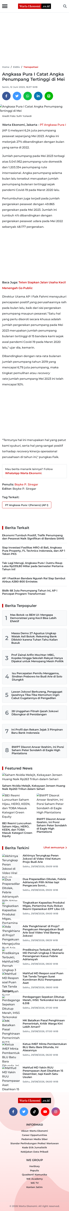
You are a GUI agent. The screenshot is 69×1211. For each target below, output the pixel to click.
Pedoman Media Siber (34, 1139)
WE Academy (34, 1178)
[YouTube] (45, 1111)
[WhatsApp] (27, 96)
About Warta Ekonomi (34, 1130)
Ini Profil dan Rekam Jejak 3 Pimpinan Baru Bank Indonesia (37, 731)
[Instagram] (55, 1111)
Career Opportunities (34, 1135)
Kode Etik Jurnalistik (34, 1147)
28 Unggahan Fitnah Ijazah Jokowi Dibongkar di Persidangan (35, 712)
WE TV (35, 1182)
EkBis (16, 67)
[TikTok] (34, 1111)
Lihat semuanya (54, 847)
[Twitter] (17, 96)
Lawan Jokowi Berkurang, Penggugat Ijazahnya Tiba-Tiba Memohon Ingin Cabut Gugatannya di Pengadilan (36, 695)
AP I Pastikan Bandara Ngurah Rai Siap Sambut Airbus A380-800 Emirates (33, 580)
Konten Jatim (34, 1187)
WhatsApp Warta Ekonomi (23, 473)
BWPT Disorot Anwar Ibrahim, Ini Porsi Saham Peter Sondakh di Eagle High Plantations (38, 750)
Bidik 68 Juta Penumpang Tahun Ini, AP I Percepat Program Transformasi (29, 592)
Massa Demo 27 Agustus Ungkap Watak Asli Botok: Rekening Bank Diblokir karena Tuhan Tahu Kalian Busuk (34, 638)
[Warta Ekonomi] (34, 6)
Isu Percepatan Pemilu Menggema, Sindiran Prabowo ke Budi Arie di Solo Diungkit (37, 676)
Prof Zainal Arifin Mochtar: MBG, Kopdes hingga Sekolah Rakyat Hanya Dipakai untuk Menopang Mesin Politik (37, 658)
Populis (34, 1170)
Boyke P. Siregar (26, 484)
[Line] (49, 96)
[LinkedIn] (38, 96)
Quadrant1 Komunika (34, 1174)
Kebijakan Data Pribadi (34, 1151)
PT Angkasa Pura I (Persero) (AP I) (26, 505)
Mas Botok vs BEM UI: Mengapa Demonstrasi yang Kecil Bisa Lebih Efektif (33, 618)
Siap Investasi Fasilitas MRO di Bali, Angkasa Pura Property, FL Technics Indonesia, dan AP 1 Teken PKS (33, 551)
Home (5, 67)
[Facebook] (6, 96)
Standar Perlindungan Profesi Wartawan (34, 1143)
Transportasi (31, 67)
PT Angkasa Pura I (53, 124)
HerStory (34, 1166)
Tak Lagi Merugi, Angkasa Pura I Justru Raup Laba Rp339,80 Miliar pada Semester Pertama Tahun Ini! (32, 566)
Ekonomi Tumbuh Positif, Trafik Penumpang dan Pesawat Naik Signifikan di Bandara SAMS (33, 537)
